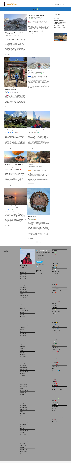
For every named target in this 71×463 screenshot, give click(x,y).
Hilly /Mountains (55, 330)
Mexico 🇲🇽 (54, 358)
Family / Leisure (55, 311)
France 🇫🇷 (54, 318)
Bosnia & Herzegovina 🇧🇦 (57, 280)
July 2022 (22, 329)
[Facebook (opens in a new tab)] (65, 1)
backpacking (54, 273)
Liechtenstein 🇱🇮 (55, 349)
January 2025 (22, 289)
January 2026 (22, 276)
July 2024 (22, 299)
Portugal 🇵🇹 (54, 383)
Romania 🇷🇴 (54, 385)
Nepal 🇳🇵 (11, 36)
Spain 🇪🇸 (54, 400)
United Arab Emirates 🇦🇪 (56, 417)
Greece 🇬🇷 (54, 324)
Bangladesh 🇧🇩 (55, 275)
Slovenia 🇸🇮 (54, 396)
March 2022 (22, 333)
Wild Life (54, 421)
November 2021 (23, 339)
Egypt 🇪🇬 (54, 305)
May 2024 (22, 304)
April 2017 (22, 401)
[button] (58, 36)
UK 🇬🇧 (53, 415)
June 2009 (22, 447)
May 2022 (22, 331)
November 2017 (23, 386)
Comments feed (39, 271)
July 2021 (22, 346)
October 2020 (22, 350)
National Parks (55, 366)
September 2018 (23, 371)
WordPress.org (39, 273)
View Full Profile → (23, 267)
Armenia (30, 70)
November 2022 (23, 320)
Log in (37, 268)
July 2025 (22, 283)
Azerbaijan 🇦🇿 (32, 132)
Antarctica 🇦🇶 (54, 256)
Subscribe (39, 261)
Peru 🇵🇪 (53, 379)
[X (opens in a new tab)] (64, 1)
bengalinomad (8, 35)
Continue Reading (8, 54)
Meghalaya (31, 164)
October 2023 (22, 308)
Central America (55, 288)
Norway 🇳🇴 (54, 374)
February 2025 (23, 287)
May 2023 (22, 316)
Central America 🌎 (55, 290)
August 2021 (22, 344)
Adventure (54, 250)
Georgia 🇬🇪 (16, 132)
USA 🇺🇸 (53, 419)
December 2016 (23, 407)
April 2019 (22, 363)
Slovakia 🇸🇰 (54, 393)
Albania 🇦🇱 (54, 254)
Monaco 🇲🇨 (54, 360)
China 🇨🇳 (54, 292)
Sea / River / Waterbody (56, 389)
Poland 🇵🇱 (54, 381)
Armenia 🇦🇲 (31, 73)
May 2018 (22, 373)
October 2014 (22, 420)
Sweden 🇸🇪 (54, 402)
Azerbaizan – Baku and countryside (37, 129)
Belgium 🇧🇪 (54, 277)
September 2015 (23, 415)
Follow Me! (6, 251)
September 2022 (23, 325)
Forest (53, 315)
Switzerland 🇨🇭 (55, 404)
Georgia (7, 129)
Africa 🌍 (54, 252)
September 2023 (23, 310)
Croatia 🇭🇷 (54, 299)
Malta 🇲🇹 (54, 355)
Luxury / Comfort (55, 353)
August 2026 (22, 272)
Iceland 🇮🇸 (54, 334)
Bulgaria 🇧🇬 (54, 284)
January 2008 (22, 457)
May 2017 (22, 398)
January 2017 (22, 405)
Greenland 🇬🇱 (54, 326)
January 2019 (22, 365)
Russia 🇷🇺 (54, 387)
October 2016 (22, 411)
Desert (7, 169)
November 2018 (23, 369)
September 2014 (23, 422)
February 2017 (23, 403)
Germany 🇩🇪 (54, 322)
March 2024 (22, 306)
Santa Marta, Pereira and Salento (59, 27)
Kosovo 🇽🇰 (54, 345)
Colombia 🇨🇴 (54, 296)
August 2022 (22, 327)
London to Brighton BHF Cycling (59, 25)
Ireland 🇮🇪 (54, 339)
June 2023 (22, 314)
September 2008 (23, 453)
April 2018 (22, 375)
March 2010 (22, 443)
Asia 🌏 (7, 36)
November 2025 (23, 278)
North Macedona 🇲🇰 (56, 372)
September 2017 (23, 390)
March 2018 (22, 377)
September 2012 (23, 430)
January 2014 (22, 424)
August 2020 (22, 352)
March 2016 (22, 413)
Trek (17, 36)
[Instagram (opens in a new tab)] (66, 1)
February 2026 (23, 274)
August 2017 (22, 392)
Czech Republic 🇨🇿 (55, 301)
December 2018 (23, 367)
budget (53, 282)
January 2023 (22, 318)
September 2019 (23, 358)
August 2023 (22, 312)
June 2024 (22, 301)
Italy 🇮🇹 (53, 341)
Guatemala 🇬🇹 (55, 328)
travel (15, 36)
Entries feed (38, 270)
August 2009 (22, 445)
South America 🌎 (55, 398)
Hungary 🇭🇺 (54, 332)
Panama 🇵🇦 (54, 377)
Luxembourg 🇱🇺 (55, 351)
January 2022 (22, 335)
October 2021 (22, 342)
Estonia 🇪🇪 (54, 307)
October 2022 (22, 323)
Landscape (11, 169)
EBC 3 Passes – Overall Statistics (36, 15)
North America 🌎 (55, 370)
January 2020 (22, 356)
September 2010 (23, 441)
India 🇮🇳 (34, 168)
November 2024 (23, 291)
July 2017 (22, 394)
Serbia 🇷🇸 (54, 391)
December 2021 (23, 337)
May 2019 (22, 361)
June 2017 (22, 396)
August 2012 (22, 432)
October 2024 (22, 293)
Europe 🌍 (40, 73)
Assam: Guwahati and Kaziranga (13, 206)
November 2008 (23, 451)
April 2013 (22, 428)
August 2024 (22, 297)
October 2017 (22, 388)
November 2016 (23, 409)
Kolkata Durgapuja (32, 216)
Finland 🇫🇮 (54, 313)
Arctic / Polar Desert (56, 261)
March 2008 (22, 455)
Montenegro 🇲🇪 (55, 362)
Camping (54, 286)
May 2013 (22, 426)
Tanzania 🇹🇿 (54, 406)
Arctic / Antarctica (55, 258)
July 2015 (22, 417)
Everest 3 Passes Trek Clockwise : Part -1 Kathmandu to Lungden (15, 88)
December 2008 (23, 449)
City (53, 294)
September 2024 (23, 295)
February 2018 (23, 379)
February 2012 (23, 434)
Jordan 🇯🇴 (54, 343)
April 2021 (22, 348)
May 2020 (22, 354)
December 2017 (23, 384)
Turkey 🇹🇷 (19, 169)
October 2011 (22, 439)
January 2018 (22, 382)
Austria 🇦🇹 (54, 269)
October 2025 (22, 280)
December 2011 (23, 436)
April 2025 (22, 285)
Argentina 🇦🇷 (54, 263)
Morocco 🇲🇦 (54, 364)
